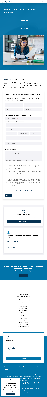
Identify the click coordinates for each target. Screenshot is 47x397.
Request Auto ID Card (23, 322)
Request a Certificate (23, 324)
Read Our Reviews (23, 308)
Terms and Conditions (20, 390)
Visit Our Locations (13, 241)
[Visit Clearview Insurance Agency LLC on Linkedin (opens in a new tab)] (7, 353)
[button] (42, 1)
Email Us (10, 249)
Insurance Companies (23, 294)
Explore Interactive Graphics (23, 296)
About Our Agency (23, 302)
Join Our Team (23, 306)
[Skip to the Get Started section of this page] (23, 20)
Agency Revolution (31, 388)
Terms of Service (27, 190)
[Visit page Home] (7, 2)
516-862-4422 (12, 247)
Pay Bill (23, 320)
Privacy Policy (18, 190)
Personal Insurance (23, 288)
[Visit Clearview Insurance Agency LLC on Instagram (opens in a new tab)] (10, 353)
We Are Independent (23, 310)
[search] (38, 2)
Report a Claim (23, 318)
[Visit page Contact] (23, 28)
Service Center (11, 79)
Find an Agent (23, 304)
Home (4, 79)
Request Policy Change (23, 326)
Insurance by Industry (24, 292)
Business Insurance (23, 290)
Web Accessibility (23, 312)
